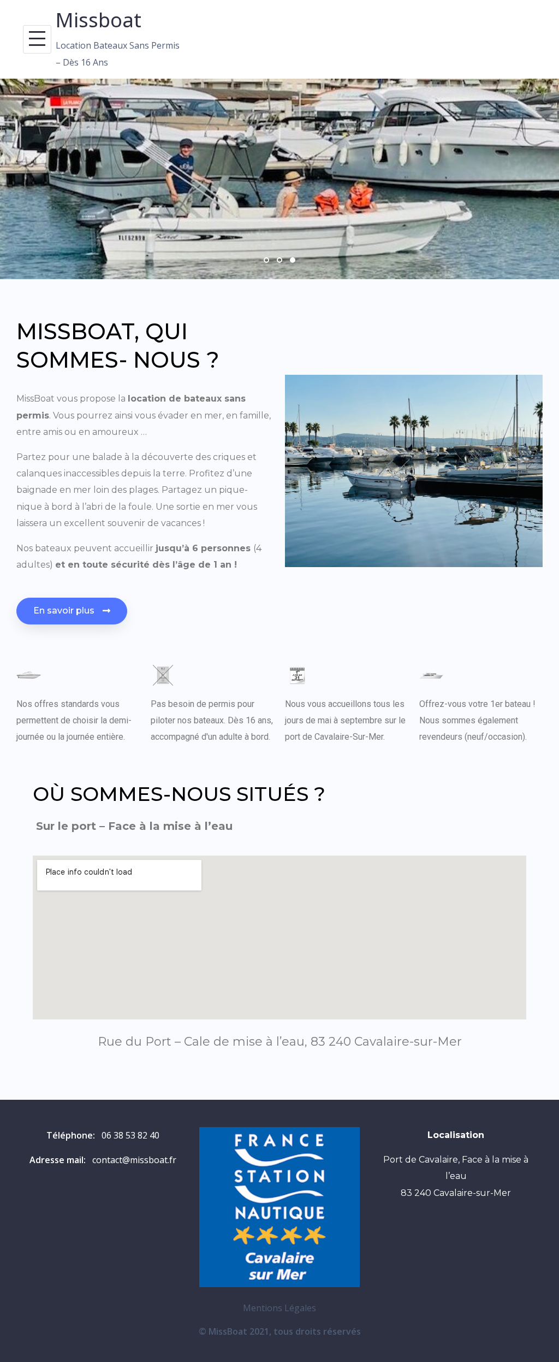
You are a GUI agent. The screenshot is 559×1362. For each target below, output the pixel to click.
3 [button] (292, 260)
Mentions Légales (279, 1308)
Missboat (98, 20)
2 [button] (279, 260)
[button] (71, 611)
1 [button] (266, 260)
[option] (279, 179)
